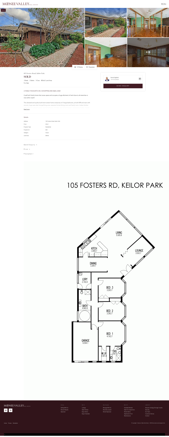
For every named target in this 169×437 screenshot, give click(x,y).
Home (5, 423)
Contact (147, 415)
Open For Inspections (129, 409)
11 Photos (79, 67)
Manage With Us (107, 407)
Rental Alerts (127, 411)
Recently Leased (107, 409)
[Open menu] (163, 4)
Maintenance (127, 415)
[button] (27, 149)
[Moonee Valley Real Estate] (20, 4)
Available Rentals (128, 407)
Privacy (10, 423)
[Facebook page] (6, 411)
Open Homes (85, 409)
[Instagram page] (11, 411)
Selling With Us (64, 407)
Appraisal (63, 411)
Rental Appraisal (107, 411)
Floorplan (91, 67)
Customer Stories (149, 413)
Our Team (147, 411)
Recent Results (64, 409)
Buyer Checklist (86, 413)
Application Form (128, 413)
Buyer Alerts (85, 411)
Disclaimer (15, 423)
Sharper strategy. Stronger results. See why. (154, 408)
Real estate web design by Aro (158, 423)
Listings (84, 407)
